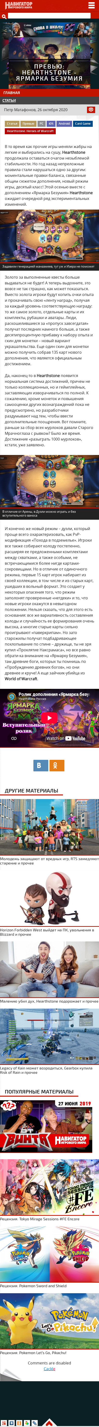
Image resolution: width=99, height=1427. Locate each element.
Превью (28, 124)
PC (41, 124)
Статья (12, 124)
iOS (51, 124)
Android (64, 124)
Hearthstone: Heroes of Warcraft (30, 131)
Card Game (83, 124)
